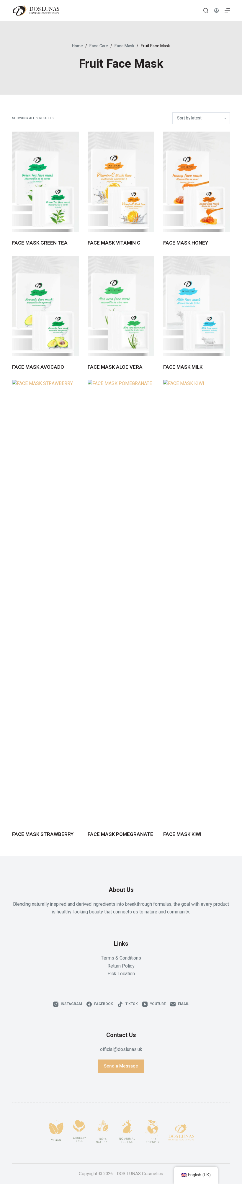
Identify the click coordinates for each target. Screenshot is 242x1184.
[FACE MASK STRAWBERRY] (45, 601)
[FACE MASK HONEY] (196, 182)
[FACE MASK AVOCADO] (45, 306)
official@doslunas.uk (121, 1049)
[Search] (205, 10)
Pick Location (121, 973)
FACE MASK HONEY (185, 243)
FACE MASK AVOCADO (38, 367)
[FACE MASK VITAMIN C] (121, 182)
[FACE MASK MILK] (196, 306)
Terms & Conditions (121, 958)
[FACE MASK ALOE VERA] (121, 306)
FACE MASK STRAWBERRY (42, 834)
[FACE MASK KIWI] (196, 601)
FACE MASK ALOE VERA (115, 367)
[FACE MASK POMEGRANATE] (121, 601)
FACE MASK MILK (182, 367)
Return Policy (121, 966)
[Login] (216, 10)
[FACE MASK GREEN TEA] (45, 182)
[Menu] (227, 10)
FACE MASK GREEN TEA (40, 243)
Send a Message (121, 1066)
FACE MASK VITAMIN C (114, 243)
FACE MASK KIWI (182, 834)
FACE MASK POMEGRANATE (120, 834)
